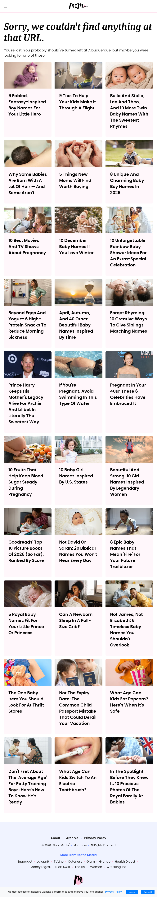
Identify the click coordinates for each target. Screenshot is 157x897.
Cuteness (75, 861)
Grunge (104, 861)
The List (80, 867)
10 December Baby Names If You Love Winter (76, 246)
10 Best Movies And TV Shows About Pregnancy (27, 246)
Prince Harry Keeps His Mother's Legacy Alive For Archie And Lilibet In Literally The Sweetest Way (25, 403)
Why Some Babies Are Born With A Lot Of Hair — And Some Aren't (27, 183)
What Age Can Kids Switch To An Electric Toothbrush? (78, 780)
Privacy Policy (95, 838)
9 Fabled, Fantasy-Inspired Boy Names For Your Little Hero (27, 105)
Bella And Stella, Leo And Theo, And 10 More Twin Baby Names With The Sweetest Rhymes (129, 111)
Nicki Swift (62, 867)
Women (96, 867)
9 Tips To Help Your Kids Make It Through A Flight (77, 102)
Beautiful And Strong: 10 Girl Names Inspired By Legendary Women (127, 482)
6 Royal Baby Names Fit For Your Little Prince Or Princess (26, 623)
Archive (72, 838)
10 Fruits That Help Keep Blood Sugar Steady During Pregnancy (25, 482)
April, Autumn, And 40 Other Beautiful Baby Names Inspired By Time (76, 325)
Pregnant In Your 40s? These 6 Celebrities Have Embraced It (128, 394)
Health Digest (125, 861)
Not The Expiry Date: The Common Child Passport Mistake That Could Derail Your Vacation (77, 708)
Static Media (60, 845)
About (55, 838)
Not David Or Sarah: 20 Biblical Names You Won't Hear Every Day (78, 551)
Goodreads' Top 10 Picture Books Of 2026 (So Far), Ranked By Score (26, 551)
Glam (91, 861)
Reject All (148, 892)
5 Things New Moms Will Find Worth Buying (75, 180)
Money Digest (40, 867)
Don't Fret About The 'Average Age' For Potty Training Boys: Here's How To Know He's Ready (27, 786)
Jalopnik (43, 861)
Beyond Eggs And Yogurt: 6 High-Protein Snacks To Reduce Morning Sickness (27, 325)
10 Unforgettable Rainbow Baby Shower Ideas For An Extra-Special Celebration (128, 252)
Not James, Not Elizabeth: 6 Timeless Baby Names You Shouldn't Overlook (126, 629)
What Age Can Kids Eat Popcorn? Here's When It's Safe (129, 702)
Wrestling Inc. (116, 867)
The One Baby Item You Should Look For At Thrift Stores (26, 702)
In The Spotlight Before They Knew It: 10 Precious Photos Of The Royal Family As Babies (129, 786)
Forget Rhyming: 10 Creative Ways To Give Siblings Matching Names (128, 322)
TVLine (59, 861)
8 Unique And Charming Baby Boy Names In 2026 (127, 183)
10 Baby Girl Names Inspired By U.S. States (76, 476)
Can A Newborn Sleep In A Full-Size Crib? (76, 620)
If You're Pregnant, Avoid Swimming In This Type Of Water (78, 394)
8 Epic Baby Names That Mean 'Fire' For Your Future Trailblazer (125, 554)
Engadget (24, 861)
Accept (132, 892)
